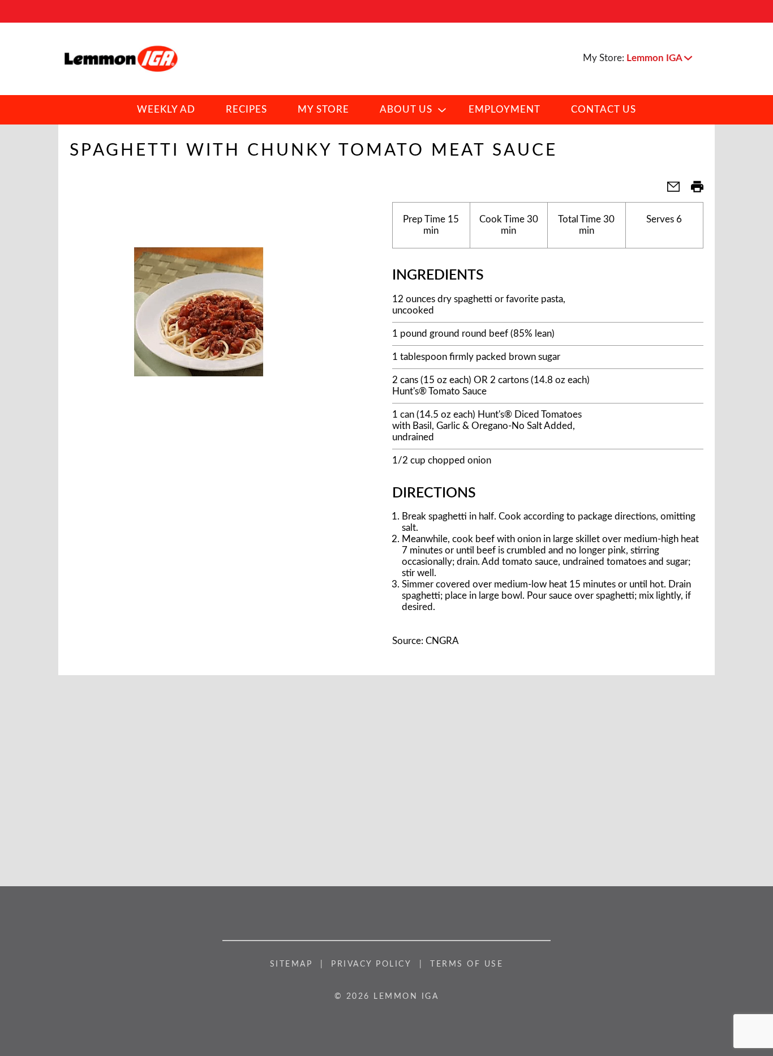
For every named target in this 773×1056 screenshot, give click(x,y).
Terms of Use (466, 964)
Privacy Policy (371, 964)
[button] (659, 58)
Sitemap (291, 964)
